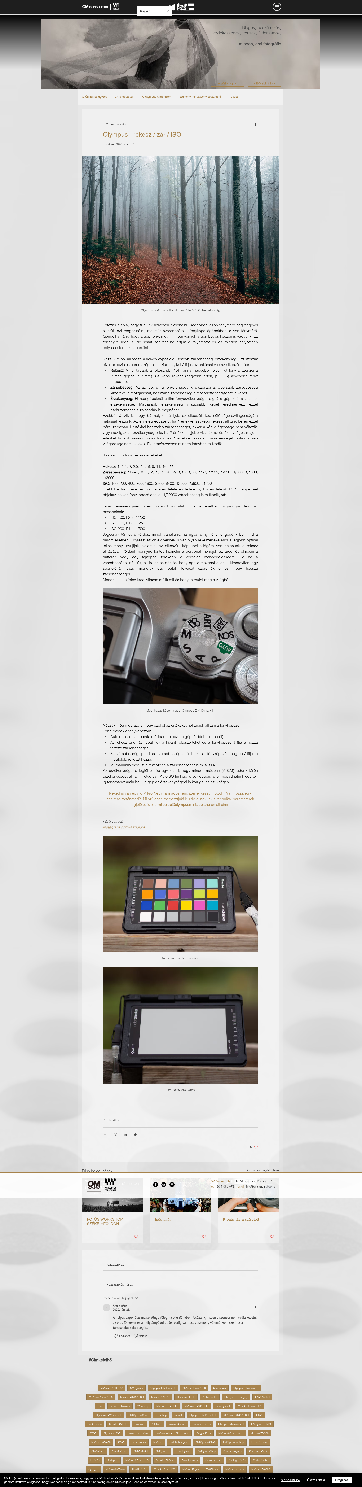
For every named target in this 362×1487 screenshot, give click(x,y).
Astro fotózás (119, 1451)
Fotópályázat (183, 1451)
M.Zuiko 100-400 (101, 1442)
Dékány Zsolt (223, 1406)
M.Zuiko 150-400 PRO (236, 1415)
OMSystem (162, 1451)
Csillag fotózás (237, 1460)
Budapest (112, 1460)
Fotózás (95, 1460)
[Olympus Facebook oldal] (155, 1184)
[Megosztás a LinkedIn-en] (125, 1134)
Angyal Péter (204, 1433)
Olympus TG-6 (112, 1433)
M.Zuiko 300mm (165, 1460)
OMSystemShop (207, 1451)
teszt (100, 1406)
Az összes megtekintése (263, 1170)
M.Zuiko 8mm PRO (164, 1469)
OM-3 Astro (97, 1451)
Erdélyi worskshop (233, 1442)
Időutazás (163, 1219)
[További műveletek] (255, 124)
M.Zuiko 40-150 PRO (132, 1397)
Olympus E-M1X (258, 1451)
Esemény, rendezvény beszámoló (200, 96)
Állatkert (156, 1424)
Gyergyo (93, 1469)
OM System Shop (138, 1415)
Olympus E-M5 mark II (245, 1388)
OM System (136, 1388)
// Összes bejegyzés (94, 96)
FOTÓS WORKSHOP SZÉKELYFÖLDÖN (105, 1221)
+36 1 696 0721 (225, 1186)
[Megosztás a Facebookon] (105, 1134)
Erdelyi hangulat (179, 1442)
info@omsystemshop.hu (260, 1186)
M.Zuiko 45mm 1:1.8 (194, 1388)
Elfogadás (341, 1480)
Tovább (233, 96)
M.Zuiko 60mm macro (230, 1433)
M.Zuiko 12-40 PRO (112, 1388)
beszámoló (219, 1388)
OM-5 (121, 1442)
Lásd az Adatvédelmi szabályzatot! (156, 1482)
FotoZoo (139, 1424)
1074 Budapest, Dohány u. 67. (255, 1181)
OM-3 (93, 1433)
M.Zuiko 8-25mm (115, 1469)
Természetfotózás (120, 1406)
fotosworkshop (177, 1424)
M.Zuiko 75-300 (260, 1433)
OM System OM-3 (261, 1424)
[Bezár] (356, 1480)
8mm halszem (190, 1460)
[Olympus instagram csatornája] (172, 1184)
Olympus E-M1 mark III (108, 1415)
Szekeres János (202, 1424)
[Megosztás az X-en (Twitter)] (115, 1134)
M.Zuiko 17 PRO (160, 1397)
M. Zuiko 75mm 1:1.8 (101, 1397)
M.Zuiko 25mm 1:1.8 (137, 1460)
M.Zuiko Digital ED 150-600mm (200, 1469)
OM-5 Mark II (141, 1451)
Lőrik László (95, 1424)
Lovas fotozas (259, 1442)
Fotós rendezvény (138, 1433)
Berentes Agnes (232, 1451)
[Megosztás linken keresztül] (136, 1134)
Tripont (178, 1415)
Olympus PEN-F (186, 1397)
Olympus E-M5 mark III (231, 1424)
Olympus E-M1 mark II (162, 1388)
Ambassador (209, 1397)
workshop (161, 1415)
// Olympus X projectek (156, 96)
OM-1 (259, 1415)
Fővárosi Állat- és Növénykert (172, 1433)
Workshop (143, 1406)
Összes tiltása (316, 1480)
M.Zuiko (157, 1442)
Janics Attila (139, 1442)
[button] (277, 7)
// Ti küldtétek (124, 96)
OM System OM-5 (206, 1442)
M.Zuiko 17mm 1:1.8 (249, 1406)
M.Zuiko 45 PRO (118, 1424)
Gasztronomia (213, 1460)
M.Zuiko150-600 (260, 1469)
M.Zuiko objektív (234, 1469)
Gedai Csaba (260, 1460)
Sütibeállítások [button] (290, 1480)
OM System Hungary (236, 1397)
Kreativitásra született (241, 1219)
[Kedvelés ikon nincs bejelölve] (115, 1335)
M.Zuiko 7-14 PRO (166, 1406)
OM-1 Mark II (262, 1397)
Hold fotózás (139, 1469)
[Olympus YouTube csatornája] (163, 1184)
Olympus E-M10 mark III (202, 1415)
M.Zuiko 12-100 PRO (196, 1406)
